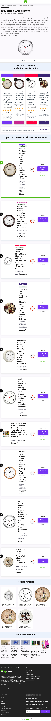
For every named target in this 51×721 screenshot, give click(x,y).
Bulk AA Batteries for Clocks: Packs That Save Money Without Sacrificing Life (25, 652)
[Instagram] (30, 695)
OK (27, 719)
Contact (3, 703)
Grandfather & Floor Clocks (32, 678)
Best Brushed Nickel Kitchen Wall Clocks (25, 605)
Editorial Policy (4, 706)
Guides (27, 682)
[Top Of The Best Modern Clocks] (6, 670)
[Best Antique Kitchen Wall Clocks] (8, 588)
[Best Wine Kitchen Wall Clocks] (8, 610)
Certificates (4, 714)
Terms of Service (5, 712)
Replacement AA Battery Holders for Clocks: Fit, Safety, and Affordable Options (14, 653)
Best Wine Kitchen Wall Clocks (7, 627)
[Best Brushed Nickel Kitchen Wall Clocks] (25, 588)
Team (2, 699)
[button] (50, 712)
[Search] (49, 2)
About (2, 697)
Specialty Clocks (30, 680)
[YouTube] (36, 695)
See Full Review (7, 122)
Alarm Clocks (29, 670)
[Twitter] (33, 695)
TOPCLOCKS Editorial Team (6, 35)
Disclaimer (3, 710)
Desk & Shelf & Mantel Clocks (33, 676)
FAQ (2, 701)
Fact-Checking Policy (6, 708)
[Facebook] (27, 695)
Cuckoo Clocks (29, 674)
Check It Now (42, 168)
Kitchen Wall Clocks (5, 7)
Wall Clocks (29, 672)
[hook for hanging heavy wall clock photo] (5, 642)
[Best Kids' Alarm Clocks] (45, 644)
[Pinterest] (40, 695)
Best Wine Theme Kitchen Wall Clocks (41, 605)
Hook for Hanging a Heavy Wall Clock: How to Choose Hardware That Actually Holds (5, 653)
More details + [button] (43, 175)
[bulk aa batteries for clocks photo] (25, 642)
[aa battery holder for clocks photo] (15, 642)
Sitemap (3, 705)
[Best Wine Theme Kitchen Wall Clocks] (42, 588)
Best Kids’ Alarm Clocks (44, 653)
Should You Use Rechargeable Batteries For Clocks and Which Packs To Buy (35, 653)
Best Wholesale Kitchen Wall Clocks (25, 627)
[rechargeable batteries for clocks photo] (35, 643)
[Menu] (1, 2)
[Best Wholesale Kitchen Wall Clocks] (25, 610)
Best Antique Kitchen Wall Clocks (8, 605)
